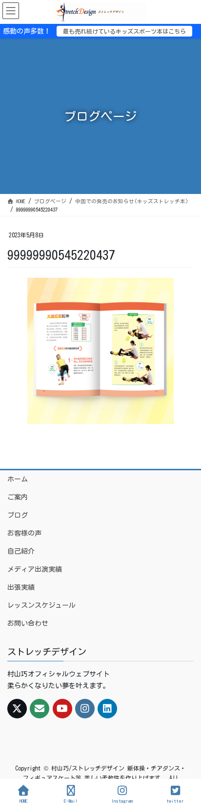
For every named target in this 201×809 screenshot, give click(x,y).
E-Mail (71, 800)
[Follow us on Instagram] (85, 708)
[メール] (39, 708)
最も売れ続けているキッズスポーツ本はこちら (124, 31)
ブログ (17, 515)
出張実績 (21, 587)
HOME (24, 800)
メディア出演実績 (34, 569)
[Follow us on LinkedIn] (107, 708)
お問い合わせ (27, 623)
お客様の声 (24, 533)
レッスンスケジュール (41, 605)
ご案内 (17, 497)
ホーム (17, 479)
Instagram (122, 800)
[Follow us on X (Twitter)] (17, 708)
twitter (175, 800)
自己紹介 (21, 551)
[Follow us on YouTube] (62, 708)
